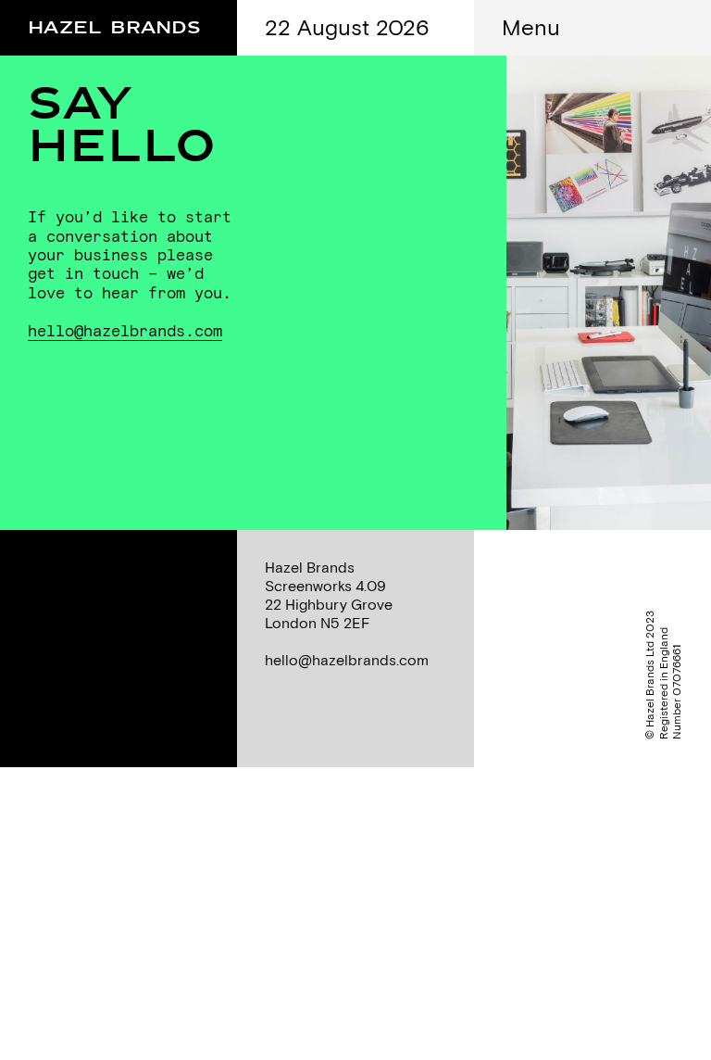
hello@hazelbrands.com (125, 331)
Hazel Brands (114, 23)
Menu (531, 27)
